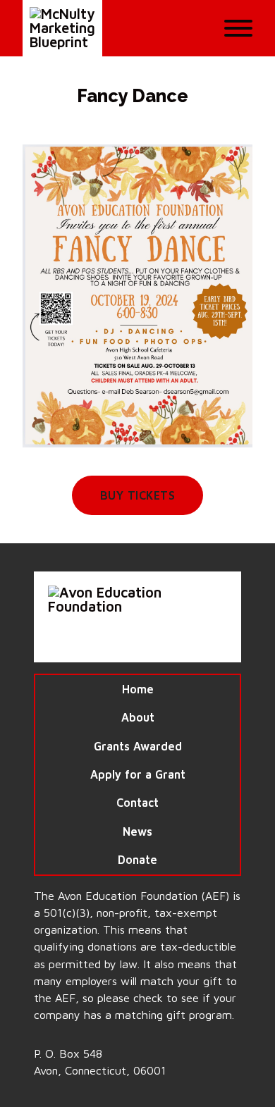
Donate (137, 859)
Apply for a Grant (137, 774)
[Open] (238, 28)
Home (138, 688)
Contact (137, 802)
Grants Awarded (138, 746)
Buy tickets (138, 495)
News (137, 831)
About (137, 717)
